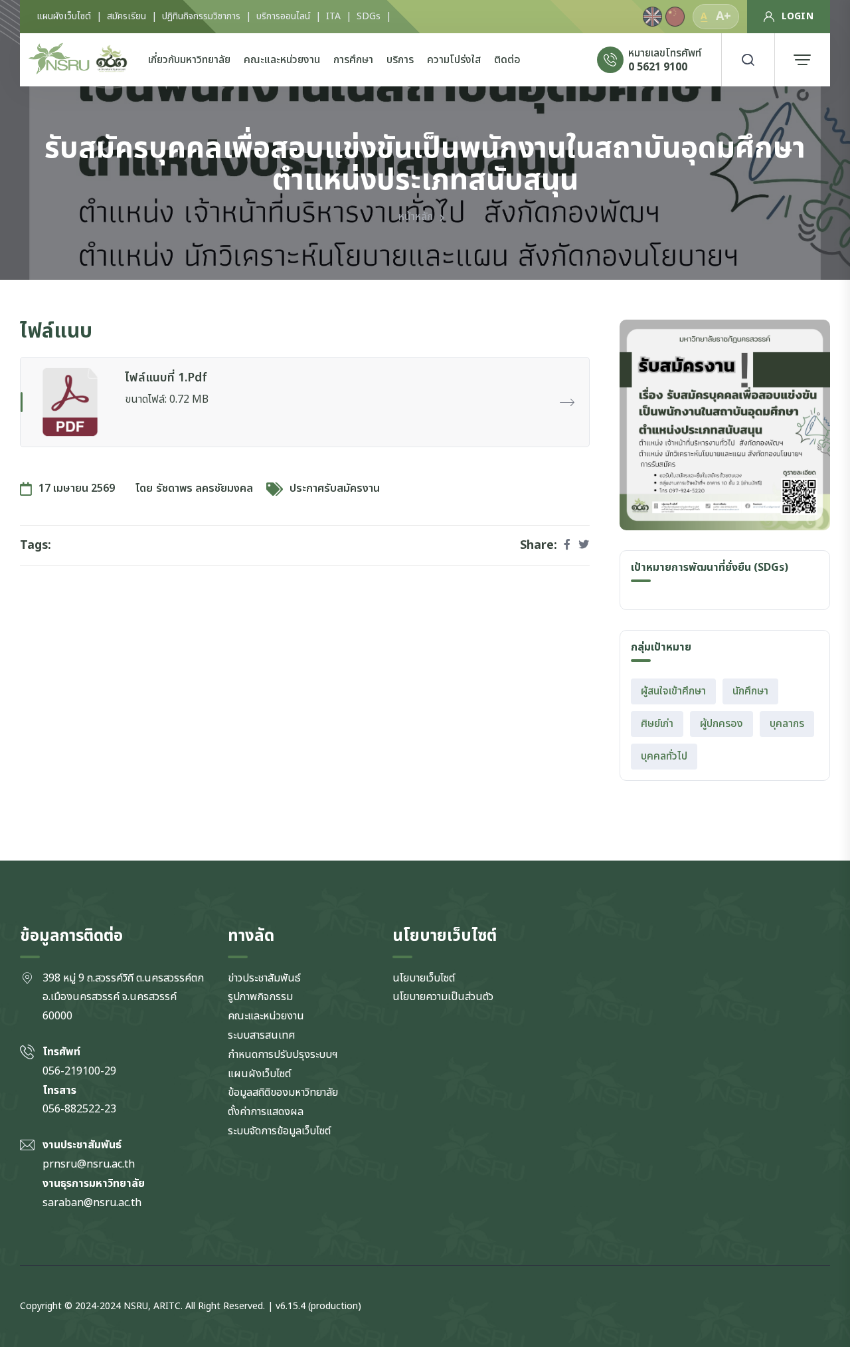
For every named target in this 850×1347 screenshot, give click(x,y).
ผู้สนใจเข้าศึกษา (673, 691)
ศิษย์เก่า (657, 724)
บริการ (400, 60)
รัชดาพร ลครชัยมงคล (204, 488)
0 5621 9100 (657, 67)
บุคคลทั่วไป (664, 756)
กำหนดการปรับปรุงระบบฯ (283, 1055)
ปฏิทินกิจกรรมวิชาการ (201, 17)
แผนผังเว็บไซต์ (64, 17)
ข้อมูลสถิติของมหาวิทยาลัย (283, 1092)
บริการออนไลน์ (283, 17)
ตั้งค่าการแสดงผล (265, 1112)
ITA (333, 17)
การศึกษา (353, 60)
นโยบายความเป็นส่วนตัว (442, 997)
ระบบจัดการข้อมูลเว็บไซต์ (279, 1131)
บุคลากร (787, 724)
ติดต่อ (507, 60)
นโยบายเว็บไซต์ (423, 978)
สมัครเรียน (126, 17)
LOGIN (797, 16)
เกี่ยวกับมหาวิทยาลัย (189, 60)
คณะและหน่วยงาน (282, 60)
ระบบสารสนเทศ (262, 1035)
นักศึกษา (750, 691)
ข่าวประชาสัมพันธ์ (264, 978)
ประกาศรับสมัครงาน (335, 488)
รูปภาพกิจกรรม (260, 997)
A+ (723, 16)
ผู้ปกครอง (721, 724)
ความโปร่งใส (454, 60)
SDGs (369, 17)
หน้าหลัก (415, 217)
